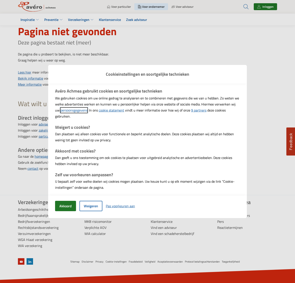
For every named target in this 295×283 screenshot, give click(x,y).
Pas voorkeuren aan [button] (120, 206)
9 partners (198, 110)
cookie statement (111, 110)
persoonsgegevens (73, 110)
